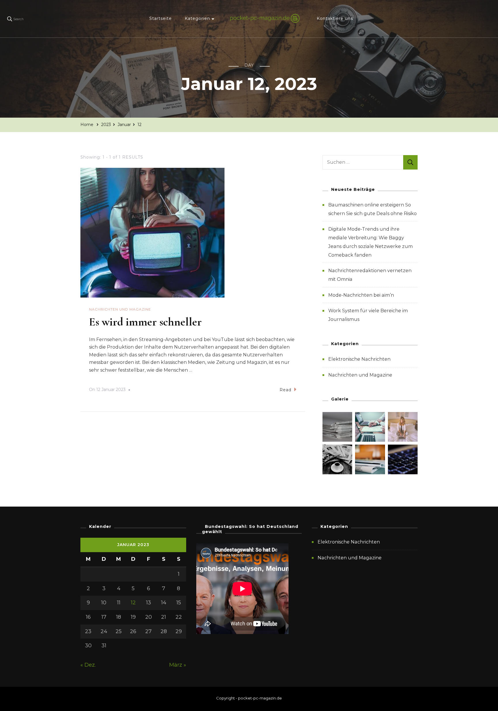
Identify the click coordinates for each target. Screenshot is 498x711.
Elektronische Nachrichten (359, 359)
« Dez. (88, 665)
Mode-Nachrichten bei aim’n (361, 295)
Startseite (160, 18)
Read (285, 389)
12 (133, 602)
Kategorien (197, 18)
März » (177, 665)
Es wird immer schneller (145, 322)
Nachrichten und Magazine (120, 309)
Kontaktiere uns (335, 18)
